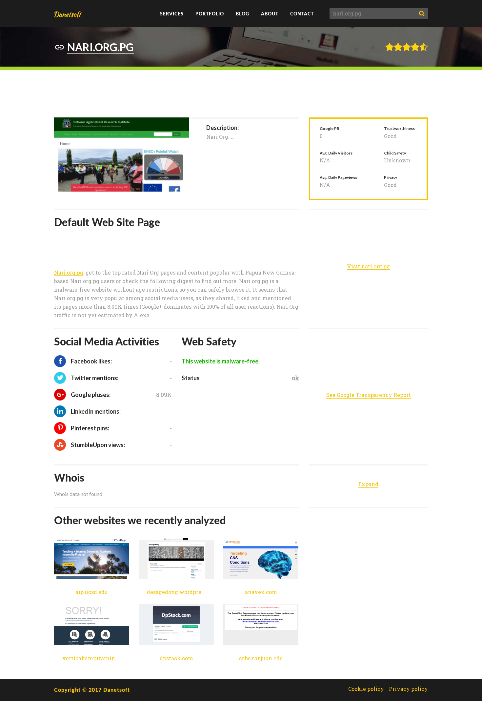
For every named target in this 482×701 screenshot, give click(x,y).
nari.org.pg (100, 47)
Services (172, 13)
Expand (368, 484)
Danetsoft (116, 690)
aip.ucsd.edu (91, 592)
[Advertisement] (241, 93)
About (269, 13)
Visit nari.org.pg (368, 266)
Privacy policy (408, 689)
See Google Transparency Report (368, 394)
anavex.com (261, 592)
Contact (302, 13)
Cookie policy (366, 689)
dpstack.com (176, 658)
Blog (242, 13)
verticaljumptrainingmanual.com (91, 658)
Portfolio (209, 13)
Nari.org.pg (68, 273)
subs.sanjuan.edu (261, 658)
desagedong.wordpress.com (176, 592)
